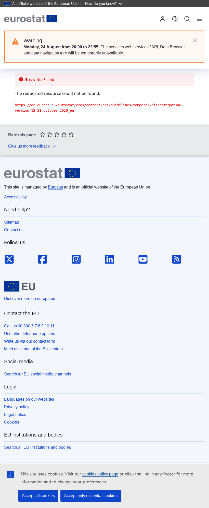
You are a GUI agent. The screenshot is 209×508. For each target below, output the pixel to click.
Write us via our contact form (29, 341)
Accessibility (15, 197)
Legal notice (15, 414)
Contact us (13, 230)
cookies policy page (100, 474)
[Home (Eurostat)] (30, 18)
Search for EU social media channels (37, 374)
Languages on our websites (29, 399)
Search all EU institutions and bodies (37, 447)
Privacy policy (16, 407)
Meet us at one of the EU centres (33, 349)
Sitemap (11, 222)
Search (187, 18)
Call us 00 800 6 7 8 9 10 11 (29, 326)
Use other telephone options (29, 333)
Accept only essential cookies (90, 496)
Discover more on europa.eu (29, 298)
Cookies (11, 422)
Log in (162, 18)
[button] (174, 18)
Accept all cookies (38, 496)
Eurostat (55, 187)
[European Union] (19, 286)
